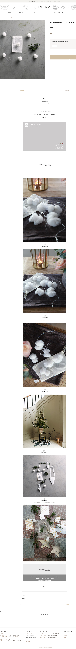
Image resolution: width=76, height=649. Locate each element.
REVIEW (66, 635)
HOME (1, 17)
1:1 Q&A (66, 633)
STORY (33, 12)
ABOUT (45, 12)
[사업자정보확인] (16, 636)
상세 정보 (22, 90)
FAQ (65, 637)
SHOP (9, 12)
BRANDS (21, 12)
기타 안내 (23, 598)
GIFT (6, 17)
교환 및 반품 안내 (24, 595)
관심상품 (59, 61)
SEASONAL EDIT (59, 12)
